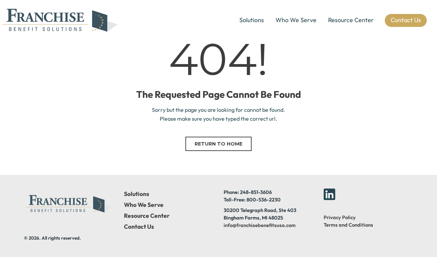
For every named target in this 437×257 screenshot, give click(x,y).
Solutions (251, 20)
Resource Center (351, 20)
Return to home (218, 144)
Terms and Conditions (348, 225)
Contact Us (139, 226)
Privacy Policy (340, 217)
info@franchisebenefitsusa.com (260, 225)
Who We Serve (296, 20)
